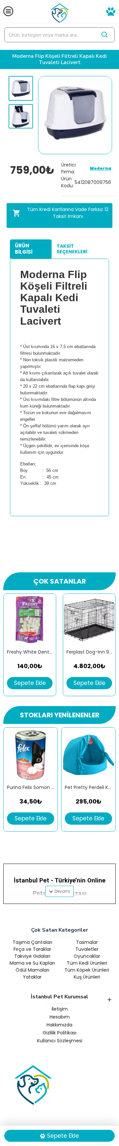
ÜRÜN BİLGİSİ (23, 248)
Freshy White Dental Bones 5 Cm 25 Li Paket (30, 652)
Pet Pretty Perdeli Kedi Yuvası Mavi (88, 787)
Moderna (100, 168)
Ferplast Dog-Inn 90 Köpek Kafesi (89, 652)
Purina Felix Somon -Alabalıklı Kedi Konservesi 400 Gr (30, 787)
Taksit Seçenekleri (72, 249)
